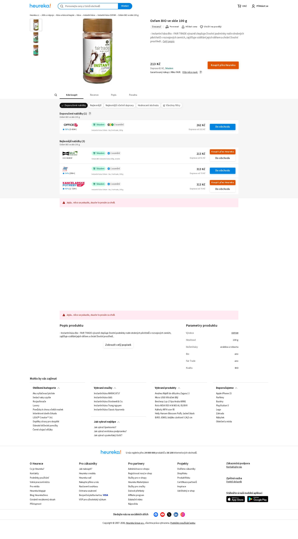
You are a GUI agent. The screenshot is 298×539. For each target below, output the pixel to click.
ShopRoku (182, 473)
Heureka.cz (34, 15)
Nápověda (133, 504)
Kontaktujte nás (234, 467)
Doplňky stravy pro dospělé (46, 421)
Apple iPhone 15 (224, 393)
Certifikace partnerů (187, 482)
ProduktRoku (183, 477)
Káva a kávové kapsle (65, 15)
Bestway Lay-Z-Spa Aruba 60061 (170, 401)
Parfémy (220, 397)
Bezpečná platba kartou (90, 495)
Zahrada (220, 413)
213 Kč (201, 154)
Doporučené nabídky (75, 105)
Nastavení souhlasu (88, 486)
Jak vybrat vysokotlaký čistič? (108, 435)
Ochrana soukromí (87, 491)
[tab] (72, 95)
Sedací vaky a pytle (42, 397)
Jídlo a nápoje (47, 15)
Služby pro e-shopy (137, 477)
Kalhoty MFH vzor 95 (165, 409)
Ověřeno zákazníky (186, 469)
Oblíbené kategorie (44, 388)
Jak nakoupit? (85, 469)
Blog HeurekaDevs (39, 495)
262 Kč (201, 125)
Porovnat (174, 26)
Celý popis (168, 41)
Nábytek (220, 417)
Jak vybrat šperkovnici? (105, 427)
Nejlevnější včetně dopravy (120, 105)
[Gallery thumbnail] (36, 25)
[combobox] (88, 6)
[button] (72, 95)
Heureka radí (85, 477)
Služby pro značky (136, 486)
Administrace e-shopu (138, 469)
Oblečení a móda (224, 421)
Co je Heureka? (37, 469)
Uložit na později (212, 26)
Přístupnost (35, 504)
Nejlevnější (95, 105)
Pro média (34, 486)
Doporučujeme (225, 388)
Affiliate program (136, 495)
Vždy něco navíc (190, 72)
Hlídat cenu (191, 26)
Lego (218, 409)
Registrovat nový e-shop (140, 473)
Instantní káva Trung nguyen (108, 405)
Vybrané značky (103, 388)
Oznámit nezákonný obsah (42, 499)
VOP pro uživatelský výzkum (92, 499)
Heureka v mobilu (87, 473)
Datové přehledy (136, 491)
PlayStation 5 (222, 405)
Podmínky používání (39, 477)
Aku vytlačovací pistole (44, 393)
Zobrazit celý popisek (118, 345)
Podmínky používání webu (182, 523)
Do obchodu (222, 127)
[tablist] (129, 95)
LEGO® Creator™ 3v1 (43, 417)
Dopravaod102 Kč (197, 129)
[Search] (55, 95)
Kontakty (34, 473)
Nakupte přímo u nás (89, 482)
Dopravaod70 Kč (197, 173)
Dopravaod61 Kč (197, 158)
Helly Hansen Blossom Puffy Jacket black (174, 413)
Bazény (219, 401)
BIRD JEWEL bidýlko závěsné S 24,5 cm (173, 417)
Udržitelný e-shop (186, 491)
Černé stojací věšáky (43, 429)
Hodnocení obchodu (148, 105)
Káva (79, 15)
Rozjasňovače (39, 401)
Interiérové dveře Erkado (45, 413)
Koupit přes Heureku (222, 151)
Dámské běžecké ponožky (45, 425)
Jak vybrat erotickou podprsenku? (110, 431)
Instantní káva (89, 15)
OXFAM (234, 333)
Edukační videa (135, 499)
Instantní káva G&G (103, 397)
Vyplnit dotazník (234, 481)
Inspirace (181, 486)
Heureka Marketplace (138, 482)
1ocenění (115, 153)
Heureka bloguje (38, 491)
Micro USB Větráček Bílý (166, 397)
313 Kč (201, 169)
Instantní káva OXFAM (107, 15)
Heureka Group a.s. (135, 523)
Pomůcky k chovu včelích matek (48, 409)
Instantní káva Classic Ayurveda (109, 409)
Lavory (36, 405)
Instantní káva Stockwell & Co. (108, 401)
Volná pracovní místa (40, 482)
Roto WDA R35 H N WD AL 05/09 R (171, 405)
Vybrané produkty (165, 388)
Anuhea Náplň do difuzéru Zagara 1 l (172, 393)
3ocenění (119, 124)
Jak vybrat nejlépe (105, 422)
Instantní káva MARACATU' (107, 393)
